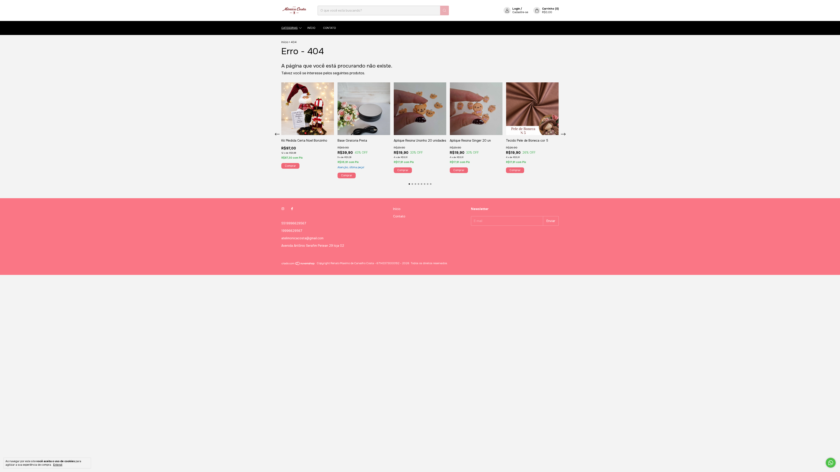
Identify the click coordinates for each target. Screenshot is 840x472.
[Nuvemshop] (298, 264)
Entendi (57, 464)
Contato (329, 28)
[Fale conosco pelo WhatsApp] (831, 463)
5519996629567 (293, 223)
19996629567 (291, 231)
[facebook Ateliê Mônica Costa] (292, 209)
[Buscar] (444, 10)
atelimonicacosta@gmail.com (302, 238)
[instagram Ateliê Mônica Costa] (282, 209)
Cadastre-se (520, 12)
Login (516, 8)
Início (311, 28)
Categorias (289, 28)
